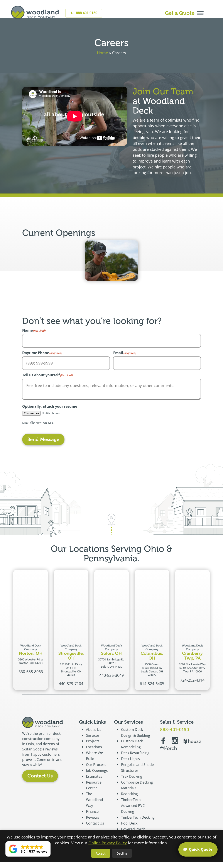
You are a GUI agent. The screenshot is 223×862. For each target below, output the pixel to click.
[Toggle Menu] (200, 13)
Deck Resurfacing (135, 752)
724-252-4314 (192, 680)
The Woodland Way (94, 799)
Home (102, 52)
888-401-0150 (174, 729)
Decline (122, 853)
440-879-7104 (71, 683)
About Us (93, 729)
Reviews (92, 817)
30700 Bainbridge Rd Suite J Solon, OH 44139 (111, 663)
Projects (93, 741)
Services (93, 735)
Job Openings (97, 770)
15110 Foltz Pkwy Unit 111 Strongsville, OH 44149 (71, 669)
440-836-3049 (111, 675)
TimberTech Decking (138, 817)
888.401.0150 (86, 13)
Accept (101, 853)
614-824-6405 (152, 683)
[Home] (35, 13)
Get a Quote (179, 13)
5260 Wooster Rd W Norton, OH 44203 (30, 661)
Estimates (94, 776)
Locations (94, 747)
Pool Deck (129, 823)
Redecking (129, 793)
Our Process (96, 764)
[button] (28, 849)
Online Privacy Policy (107, 842)
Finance (92, 811)
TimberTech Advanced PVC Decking (133, 805)
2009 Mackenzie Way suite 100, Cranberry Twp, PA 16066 (192, 667)
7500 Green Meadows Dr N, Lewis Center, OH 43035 (152, 669)
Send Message (43, 439)
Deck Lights (130, 758)
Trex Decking (131, 776)
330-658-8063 (31, 671)
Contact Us (40, 776)
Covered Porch (133, 829)
